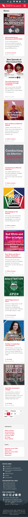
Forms (7, 475)
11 (9, 414)
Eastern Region (10, 483)
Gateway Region (10, 485)
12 (12, 414)
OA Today (9, 359)
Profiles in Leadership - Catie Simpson (12, 344)
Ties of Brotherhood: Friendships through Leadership (12, 83)
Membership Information (13, 468)
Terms (10, 513)
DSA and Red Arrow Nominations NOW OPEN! (13, 38)
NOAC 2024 (8, 450)
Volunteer (8, 477)
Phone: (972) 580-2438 (11, 497)
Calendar (8, 466)
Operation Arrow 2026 (11, 448)
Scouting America (11, 489)
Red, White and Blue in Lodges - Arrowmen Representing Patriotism (13, 255)
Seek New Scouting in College (12, 389)
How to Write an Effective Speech (13, 124)
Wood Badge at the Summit (11, 212)
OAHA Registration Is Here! (12, 300)
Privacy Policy (17, 513)
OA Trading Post (10, 487)
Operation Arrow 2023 (11, 452)
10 (5, 414)
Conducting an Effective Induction (13, 168)
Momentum (8, 455)
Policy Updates (9, 439)
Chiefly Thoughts (10, 434)
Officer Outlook (11, 139)
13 (15, 414)
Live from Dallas (9, 435)
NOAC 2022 (8, 453)
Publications (9, 473)
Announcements (11, 53)
